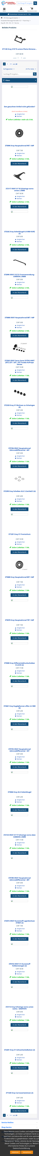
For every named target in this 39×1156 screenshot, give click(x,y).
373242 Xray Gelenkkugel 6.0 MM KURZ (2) (19, 232)
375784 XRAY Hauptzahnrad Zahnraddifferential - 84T (19, 449)
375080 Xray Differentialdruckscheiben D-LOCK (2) (19, 664)
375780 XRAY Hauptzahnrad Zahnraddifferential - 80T (19, 879)
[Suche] (35, 3)
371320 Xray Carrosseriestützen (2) (19, 1093)
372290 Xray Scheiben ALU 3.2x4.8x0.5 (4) (20, 491)
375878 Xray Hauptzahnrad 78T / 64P (19, 620)
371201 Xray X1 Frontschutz (19, 534)
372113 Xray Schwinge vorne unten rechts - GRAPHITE (19, 1008)
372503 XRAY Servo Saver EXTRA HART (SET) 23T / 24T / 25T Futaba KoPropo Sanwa (19, 362)
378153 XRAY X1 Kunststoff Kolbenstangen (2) (19, 965)
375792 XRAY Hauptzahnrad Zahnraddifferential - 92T (19, 750)
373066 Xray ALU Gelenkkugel (19, 792)
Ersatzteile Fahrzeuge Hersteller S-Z (11, 20)
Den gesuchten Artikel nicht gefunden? (19, 107)
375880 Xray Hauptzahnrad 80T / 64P (19, 577)
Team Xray (26, 20)
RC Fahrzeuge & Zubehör (11, 18)
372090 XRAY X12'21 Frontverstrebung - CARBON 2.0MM (19, 275)
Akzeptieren (27, 1152)
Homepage (1, 18)
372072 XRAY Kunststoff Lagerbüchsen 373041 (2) (19, 922)
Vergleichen (21, 114)
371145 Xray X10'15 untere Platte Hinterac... (19, 49)
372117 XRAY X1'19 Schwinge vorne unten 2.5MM (19, 190)
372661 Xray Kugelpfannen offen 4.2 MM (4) (20, 707)
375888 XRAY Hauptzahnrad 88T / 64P (19, 318)
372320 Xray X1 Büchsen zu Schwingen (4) (19, 406)
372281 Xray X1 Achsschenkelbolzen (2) (19, 1050)
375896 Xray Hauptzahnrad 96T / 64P (19, 146)
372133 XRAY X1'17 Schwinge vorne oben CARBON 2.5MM (20, 836)
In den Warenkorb (19, 163)
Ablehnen (15, 1152)
